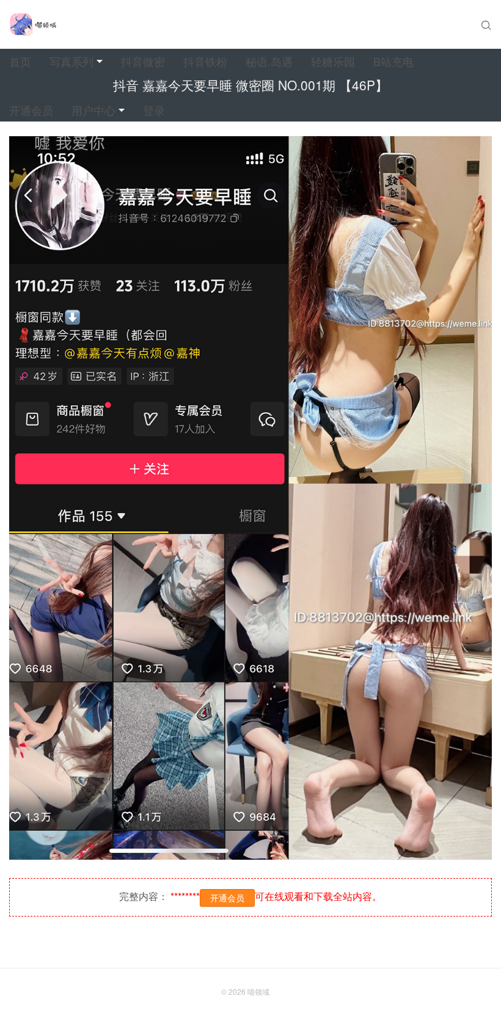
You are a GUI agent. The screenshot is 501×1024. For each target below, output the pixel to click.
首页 (20, 61)
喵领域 (258, 991)
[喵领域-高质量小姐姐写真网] (32, 24)
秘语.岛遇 (269, 61)
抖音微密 (143, 61)
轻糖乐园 (333, 61)
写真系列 (71, 61)
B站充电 (393, 61)
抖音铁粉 (205, 61)
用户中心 (93, 110)
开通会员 (31, 110)
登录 (154, 110)
